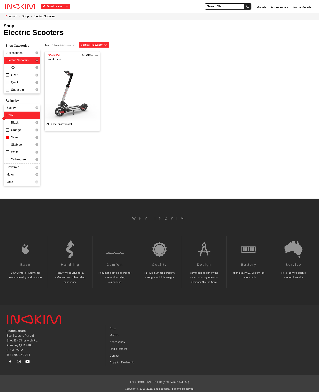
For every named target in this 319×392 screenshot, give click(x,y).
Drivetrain (12, 167)
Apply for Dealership (122, 362)
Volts (9, 181)
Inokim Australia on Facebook (10, 361)
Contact (114, 355)
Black (14, 122)
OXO (14, 75)
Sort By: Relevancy (91, 45)
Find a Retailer (302, 7)
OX (13, 67)
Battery (11, 107)
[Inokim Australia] (21, 6)
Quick (15, 82)
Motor (10, 174)
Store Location (55, 6)
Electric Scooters (44, 16)
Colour (10, 115)
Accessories (279, 7)
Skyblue (16, 144)
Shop (25, 16)
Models (261, 7)
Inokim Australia (34, 319)
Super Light (18, 89)
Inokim (12, 16)
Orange (16, 129)
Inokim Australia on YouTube (27, 361)
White (15, 152)
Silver (15, 137)
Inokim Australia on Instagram (19, 361)
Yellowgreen (19, 159)
